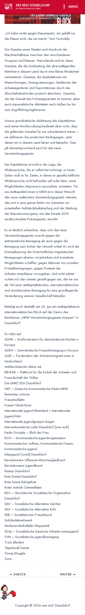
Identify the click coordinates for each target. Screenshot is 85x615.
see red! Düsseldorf (33, 5)
